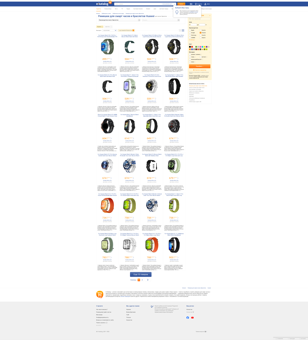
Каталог (98, 13)
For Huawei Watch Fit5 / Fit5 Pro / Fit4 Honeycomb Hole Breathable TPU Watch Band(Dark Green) (107, 37)
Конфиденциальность (102, 317)
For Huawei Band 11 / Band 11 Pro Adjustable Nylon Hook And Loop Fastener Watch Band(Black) (152, 116)
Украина (128, 309)
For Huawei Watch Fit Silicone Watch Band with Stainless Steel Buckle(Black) (152, 156)
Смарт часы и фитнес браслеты (196, 91)
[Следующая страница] (148, 279)
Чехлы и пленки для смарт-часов (196, 87)
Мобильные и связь (106, 13)
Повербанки (192, 100)
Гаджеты (98, 8)
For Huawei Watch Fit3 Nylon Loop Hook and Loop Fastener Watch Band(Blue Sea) (107, 235)
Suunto (204, 35)
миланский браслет (196, 59)
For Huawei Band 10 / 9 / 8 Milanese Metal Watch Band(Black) (174, 234)
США (127, 314)
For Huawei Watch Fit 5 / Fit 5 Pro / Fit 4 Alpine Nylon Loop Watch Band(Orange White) (152, 235)
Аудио (128, 8)
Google (193, 32)
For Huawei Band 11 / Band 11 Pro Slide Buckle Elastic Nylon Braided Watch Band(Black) (174, 76)
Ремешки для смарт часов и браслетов (135, 13)
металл (204, 57)
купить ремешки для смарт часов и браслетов (198, 77)
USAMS (193, 37)
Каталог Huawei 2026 (194, 75)
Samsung (193, 35)
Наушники (191, 94)
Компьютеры (108, 8)
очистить (107, 26)
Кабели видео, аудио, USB (195, 101)
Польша (128, 317)
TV (122, 8)
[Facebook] (187, 317)
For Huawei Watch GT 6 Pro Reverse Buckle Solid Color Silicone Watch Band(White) (107, 156)
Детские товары (164, 8)
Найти (181, 4)
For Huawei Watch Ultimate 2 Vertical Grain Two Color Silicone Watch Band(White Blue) (152, 195)
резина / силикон (195, 54)
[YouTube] (192, 317)
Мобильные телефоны (194, 92)
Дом (155, 8)
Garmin (204, 30)
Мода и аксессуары (206, 8)
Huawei (99, 26)
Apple (192, 30)
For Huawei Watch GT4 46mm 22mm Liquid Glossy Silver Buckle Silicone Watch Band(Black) (152, 37)
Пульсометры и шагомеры (195, 89)
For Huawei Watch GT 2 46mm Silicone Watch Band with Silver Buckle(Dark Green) (129, 37)
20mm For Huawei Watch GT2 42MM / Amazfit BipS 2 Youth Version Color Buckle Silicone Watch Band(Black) (107, 116)
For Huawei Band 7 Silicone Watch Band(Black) (130, 115)
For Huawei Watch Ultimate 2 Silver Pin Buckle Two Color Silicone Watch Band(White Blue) (129, 156)
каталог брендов (125, 296)
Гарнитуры (191, 96)
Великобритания (130, 312)
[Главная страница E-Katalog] (104, 4)
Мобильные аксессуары (118, 13)
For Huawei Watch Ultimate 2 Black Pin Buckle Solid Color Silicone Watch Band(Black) (174, 116)
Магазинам (99, 314)
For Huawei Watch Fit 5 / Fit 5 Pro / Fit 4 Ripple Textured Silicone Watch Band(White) (129, 235)
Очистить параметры (200, 70)
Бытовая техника (138, 8)
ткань (192, 57)
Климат (148, 8)
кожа (192, 62)
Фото (116, 8)
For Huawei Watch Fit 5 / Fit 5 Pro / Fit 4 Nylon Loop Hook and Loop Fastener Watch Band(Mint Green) (174, 156)
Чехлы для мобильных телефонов (197, 98)
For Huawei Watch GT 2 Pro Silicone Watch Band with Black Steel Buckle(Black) (107, 76)
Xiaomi (203, 37)
